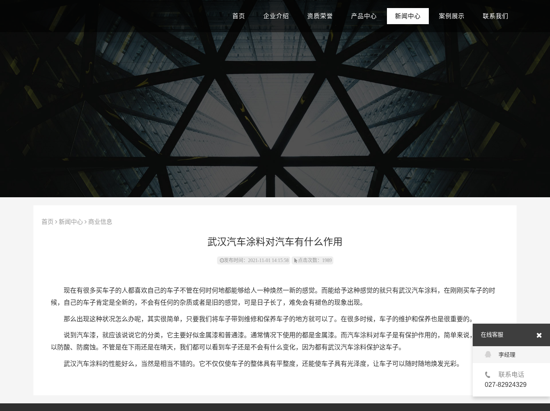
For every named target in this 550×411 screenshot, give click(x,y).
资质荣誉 (320, 16)
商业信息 (100, 222)
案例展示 (452, 16)
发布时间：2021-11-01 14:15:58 (256, 260)
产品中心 (364, 16)
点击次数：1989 (315, 260)
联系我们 (496, 16)
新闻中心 (408, 16)
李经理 (506, 354)
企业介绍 (276, 16)
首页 (238, 16)
